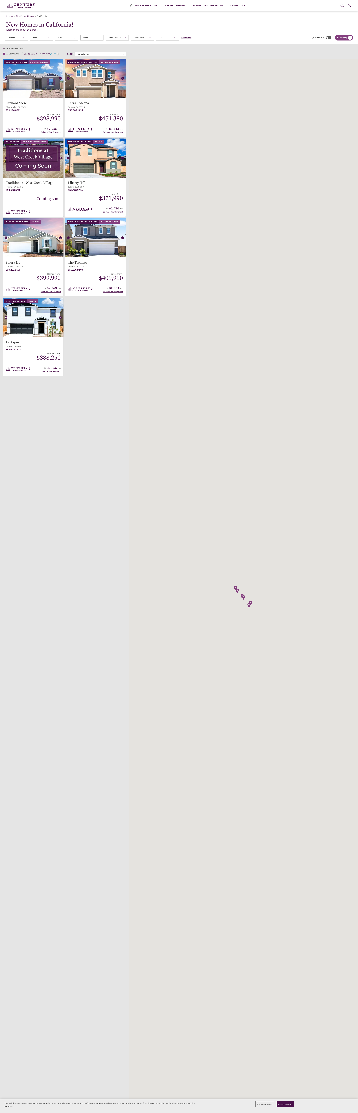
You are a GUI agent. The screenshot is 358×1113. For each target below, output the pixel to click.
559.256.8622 (13, 110)
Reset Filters (186, 38)
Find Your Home (25, 16)
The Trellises (77, 263)
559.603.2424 (75, 110)
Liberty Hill (76, 183)
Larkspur (12, 342)
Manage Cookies (265, 1104)
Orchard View (16, 103)
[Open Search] (342, 5)
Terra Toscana (78, 103)
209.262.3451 (13, 269)
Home (9, 16)
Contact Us (238, 5)
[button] (6, 78)
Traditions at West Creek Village (29, 183)
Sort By (70, 54)
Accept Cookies (285, 1104)
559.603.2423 (13, 349)
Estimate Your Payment (51, 132)
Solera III (13, 263)
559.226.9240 (75, 269)
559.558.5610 (13, 190)
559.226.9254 (75, 190)
